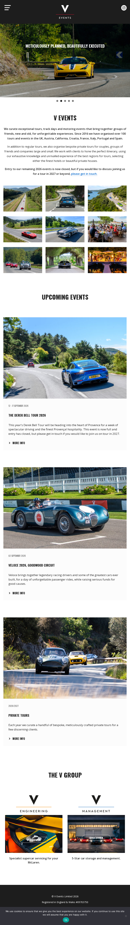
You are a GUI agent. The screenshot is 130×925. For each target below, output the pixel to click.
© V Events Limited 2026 (65, 896)
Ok (65, 920)
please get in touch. (84, 174)
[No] (125, 916)
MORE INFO (19, 443)
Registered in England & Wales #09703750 (65, 902)
